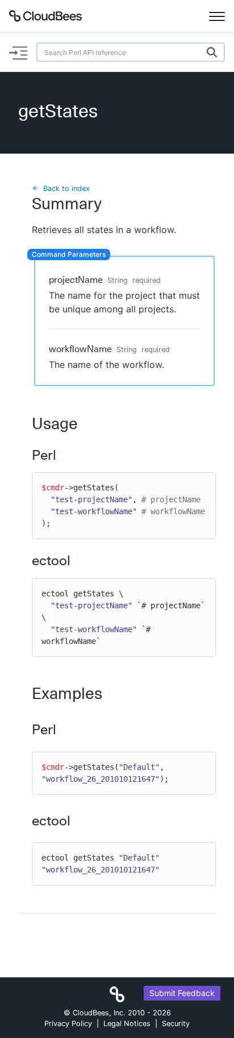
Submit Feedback (182, 993)
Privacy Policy (68, 1023)
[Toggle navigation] (217, 16)
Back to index (66, 188)
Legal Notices (127, 1023)
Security (176, 1023)
